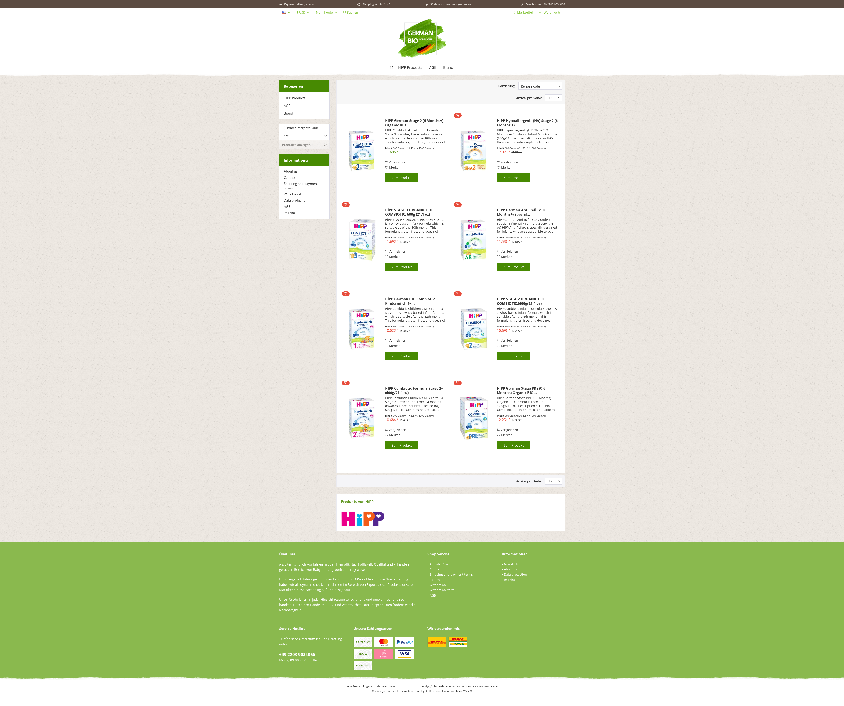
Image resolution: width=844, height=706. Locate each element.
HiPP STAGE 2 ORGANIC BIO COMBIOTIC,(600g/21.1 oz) (520, 301)
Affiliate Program (442, 564)
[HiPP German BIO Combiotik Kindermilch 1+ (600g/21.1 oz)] (362, 329)
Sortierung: (506, 86)
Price (285, 136)
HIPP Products (294, 98)
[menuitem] (550, 12)
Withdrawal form (442, 590)
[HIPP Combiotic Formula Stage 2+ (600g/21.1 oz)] (362, 418)
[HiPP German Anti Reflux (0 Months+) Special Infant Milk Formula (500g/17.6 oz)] (474, 240)
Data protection (295, 200)
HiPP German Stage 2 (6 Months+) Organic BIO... (414, 123)
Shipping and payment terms (301, 185)
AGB (287, 206)
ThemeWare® (463, 691)
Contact (289, 177)
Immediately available (302, 128)
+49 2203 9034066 (297, 654)
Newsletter (512, 564)
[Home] (391, 67)
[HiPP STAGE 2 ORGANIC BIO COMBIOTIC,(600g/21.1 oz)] (474, 329)
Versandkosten (412, 686)
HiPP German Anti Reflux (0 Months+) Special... (521, 212)
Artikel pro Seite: (529, 98)
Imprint (289, 212)
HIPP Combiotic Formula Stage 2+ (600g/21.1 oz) (414, 390)
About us (290, 171)
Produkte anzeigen (296, 145)
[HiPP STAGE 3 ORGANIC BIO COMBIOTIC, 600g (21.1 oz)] (362, 240)
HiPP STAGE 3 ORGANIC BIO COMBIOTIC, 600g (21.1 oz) (409, 212)
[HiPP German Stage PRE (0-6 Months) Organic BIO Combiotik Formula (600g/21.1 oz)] (474, 418)
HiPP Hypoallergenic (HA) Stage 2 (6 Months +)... (527, 123)
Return (435, 580)
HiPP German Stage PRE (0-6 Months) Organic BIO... (521, 390)
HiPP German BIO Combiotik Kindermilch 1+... (410, 301)
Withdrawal (292, 194)
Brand (288, 113)
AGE (287, 105)
